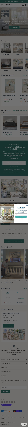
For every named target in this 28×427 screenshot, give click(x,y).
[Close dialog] (27, 205)
